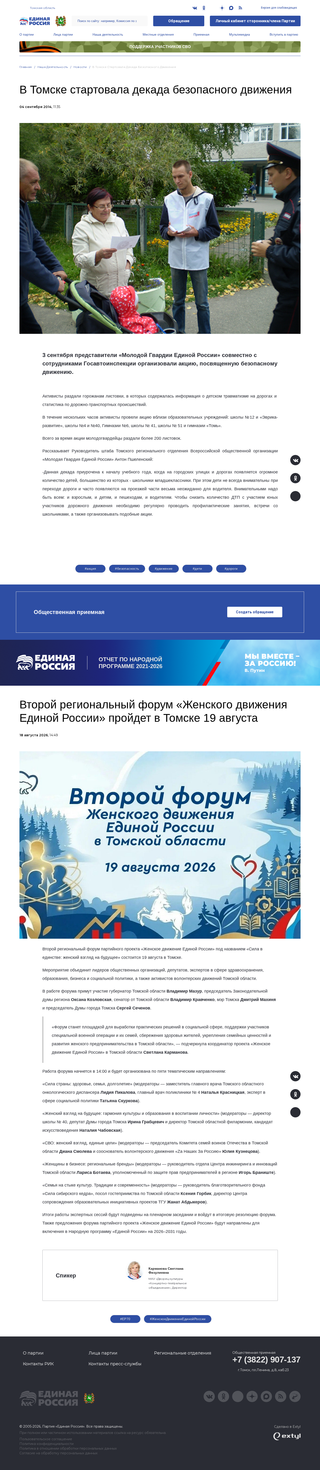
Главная (25, 67)
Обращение (179, 21)
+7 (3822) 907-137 (266, 1359)
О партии (26, 34)
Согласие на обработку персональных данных (58, 1453)
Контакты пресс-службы (115, 1363)
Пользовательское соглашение (45, 1439)
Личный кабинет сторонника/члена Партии (255, 21)
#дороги (231, 568)
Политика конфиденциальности (46, 1444)
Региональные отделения (182, 1353)
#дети (197, 568)
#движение (164, 568)
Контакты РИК (38, 1363)
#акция (90, 568)
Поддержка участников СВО (160, 47)
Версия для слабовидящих (278, 7)
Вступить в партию (284, 34)
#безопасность (127, 568)
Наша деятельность (108, 34)
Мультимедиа (239, 34)
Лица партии (63, 34)
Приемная (201, 34)
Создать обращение (255, 612)
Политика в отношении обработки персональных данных (68, 1449)
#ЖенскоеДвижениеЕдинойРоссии (178, 1319)
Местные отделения (158, 34)
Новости (80, 67)
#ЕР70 (125, 1319)
